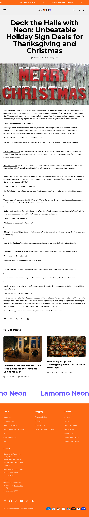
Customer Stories (10, 437)
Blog (5, 433)
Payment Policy (41, 417)
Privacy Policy (8, 421)
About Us (7, 417)
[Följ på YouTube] (21, 500)
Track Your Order (70, 425)
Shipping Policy (40, 425)
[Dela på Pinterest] (22, 319)
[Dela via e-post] (28, 319)
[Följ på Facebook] (4, 500)
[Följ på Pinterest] (16, 500)
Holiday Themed (10, 165)
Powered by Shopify (26, 509)
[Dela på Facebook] (11, 319)
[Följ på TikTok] (27, 500)
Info (4, 441)
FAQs (66, 421)
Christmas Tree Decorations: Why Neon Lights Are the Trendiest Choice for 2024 (22, 368)
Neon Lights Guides (71, 437)
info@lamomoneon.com (12, 482)
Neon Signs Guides (71, 441)
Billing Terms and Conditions (14, 429)
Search (67, 417)
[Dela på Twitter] (16, 319)
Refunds (38, 421)
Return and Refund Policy (44, 429)
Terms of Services (10, 425)
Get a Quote (69, 429)
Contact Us (68, 433)
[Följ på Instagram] (10, 500)
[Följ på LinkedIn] (32, 500)
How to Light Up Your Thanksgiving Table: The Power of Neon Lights (66, 364)
